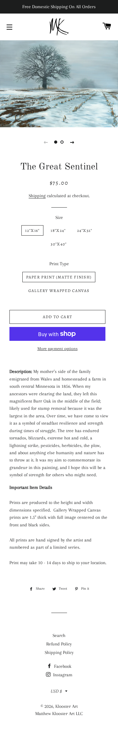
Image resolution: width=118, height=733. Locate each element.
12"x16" (32, 230)
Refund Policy (59, 643)
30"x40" (59, 244)
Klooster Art (66, 706)
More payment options (57, 348)
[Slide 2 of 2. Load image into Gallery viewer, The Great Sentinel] (62, 142)
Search (59, 635)
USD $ (56, 691)
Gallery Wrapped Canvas (59, 290)
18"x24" (58, 230)
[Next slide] (72, 142)
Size (59, 217)
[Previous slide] (46, 142)
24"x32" (85, 230)
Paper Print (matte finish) (59, 277)
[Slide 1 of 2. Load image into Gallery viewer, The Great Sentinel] (56, 142)
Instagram (62, 674)
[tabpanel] (59, 83)
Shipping (37, 195)
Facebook (62, 666)
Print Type (59, 263)
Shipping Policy (59, 652)
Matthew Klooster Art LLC (59, 713)
